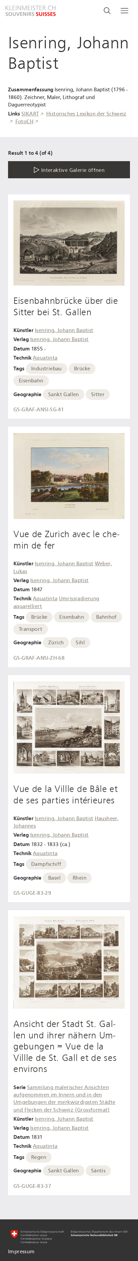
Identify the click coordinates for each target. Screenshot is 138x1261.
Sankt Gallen (63, 394)
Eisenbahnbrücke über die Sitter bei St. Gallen (65, 306)
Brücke (82, 369)
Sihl (80, 643)
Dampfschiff (46, 864)
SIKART (30, 114)
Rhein (79, 878)
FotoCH (24, 122)
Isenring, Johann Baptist (64, 330)
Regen (38, 1157)
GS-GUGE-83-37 (32, 1186)
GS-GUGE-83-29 (32, 893)
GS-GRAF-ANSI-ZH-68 (39, 658)
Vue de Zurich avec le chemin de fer (66, 540)
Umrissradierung (79, 599)
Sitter (98, 394)
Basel (54, 878)
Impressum (21, 1252)
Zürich (56, 643)
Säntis (98, 1171)
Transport (31, 629)
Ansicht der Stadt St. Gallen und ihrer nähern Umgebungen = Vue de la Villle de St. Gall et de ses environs (65, 1046)
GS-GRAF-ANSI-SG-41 (38, 410)
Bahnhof (106, 617)
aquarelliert (27, 606)
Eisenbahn (31, 381)
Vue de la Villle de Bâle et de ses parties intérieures (65, 795)
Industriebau (46, 369)
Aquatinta (45, 358)
